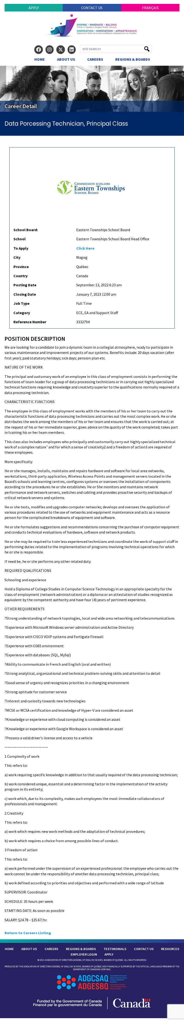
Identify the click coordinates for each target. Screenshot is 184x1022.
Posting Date (24, 284)
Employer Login (84, 954)
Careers (95, 59)
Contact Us (92, 7)
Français (150, 7)
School (19, 238)
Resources (170, 949)
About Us (66, 59)
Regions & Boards (132, 59)
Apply (34, 7)
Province (21, 266)
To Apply (20, 248)
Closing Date (24, 294)
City (16, 257)
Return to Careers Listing (28, 932)
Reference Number (29, 321)
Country (20, 275)
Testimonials (115, 949)
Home (39, 59)
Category (21, 312)
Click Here (85, 248)
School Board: (25, 229)
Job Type (21, 303)
